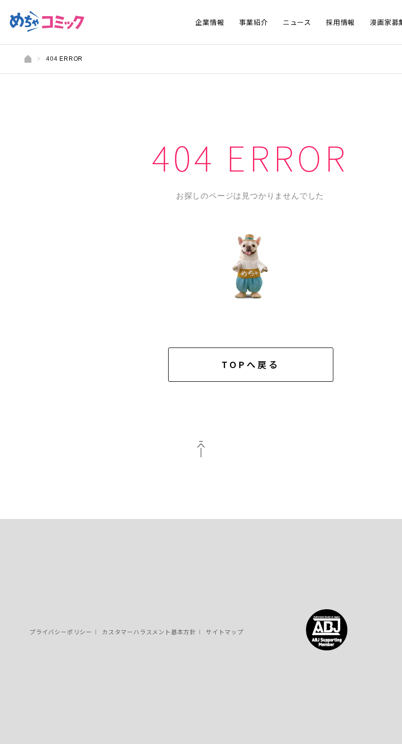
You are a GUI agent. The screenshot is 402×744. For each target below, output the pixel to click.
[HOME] (28, 59)
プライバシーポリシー (60, 631)
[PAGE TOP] (201, 451)
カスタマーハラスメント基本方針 (149, 631)
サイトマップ (225, 631)
